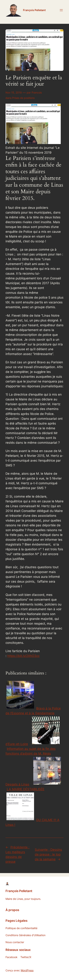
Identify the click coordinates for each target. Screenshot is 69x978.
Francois (37, 92)
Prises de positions (23, 97)
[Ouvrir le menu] (61, 10)
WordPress (27, 970)
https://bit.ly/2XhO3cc (23, 656)
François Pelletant (34, 10)
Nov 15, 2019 (14, 92)
